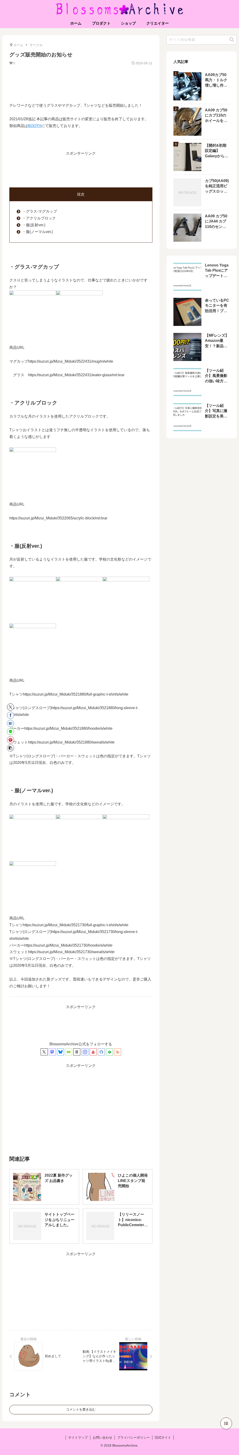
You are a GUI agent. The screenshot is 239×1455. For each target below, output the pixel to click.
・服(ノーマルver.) (37, 232)
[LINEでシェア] (10, 731)
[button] (10, 747)
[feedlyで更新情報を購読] (109, 1051)
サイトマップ (78, 1437)
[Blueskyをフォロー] (60, 1051)
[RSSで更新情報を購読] (117, 1051)
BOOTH (34, 126)
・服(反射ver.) (33, 225)
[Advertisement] (80, 83)
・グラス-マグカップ (39, 211)
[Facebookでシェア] (10, 715)
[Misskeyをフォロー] (68, 1051)
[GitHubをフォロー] (101, 1051)
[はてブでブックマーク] (10, 723)
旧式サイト (163, 1437)
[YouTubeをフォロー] (93, 1051)
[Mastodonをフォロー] (52, 1051)
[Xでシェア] (10, 707)
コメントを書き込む (80, 1409)
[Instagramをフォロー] (84, 1051)
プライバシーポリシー (133, 1437)
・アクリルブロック (39, 218)
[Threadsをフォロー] (76, 1051)
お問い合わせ (102, 1437)
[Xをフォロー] (44, 1051)
